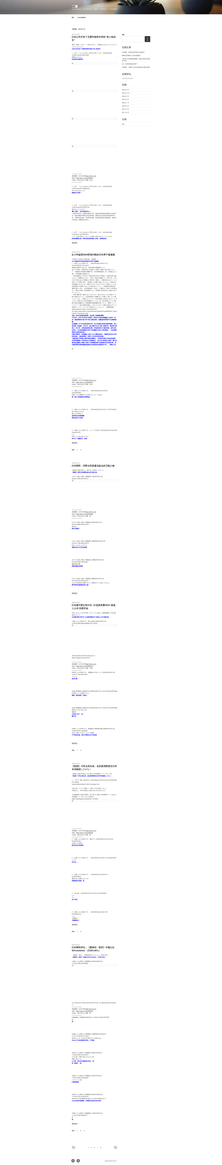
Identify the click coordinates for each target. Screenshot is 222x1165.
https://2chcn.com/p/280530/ (84, 178)
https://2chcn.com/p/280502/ (84, 833)
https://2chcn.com (91, 176)
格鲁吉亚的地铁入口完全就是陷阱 (131, 55)
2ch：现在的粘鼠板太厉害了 (129, 64)
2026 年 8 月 (125, 89)
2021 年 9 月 (125, 109)
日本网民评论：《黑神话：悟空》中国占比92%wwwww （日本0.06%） (93, 949)
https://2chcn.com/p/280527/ (84, 382)
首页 (73, 17)
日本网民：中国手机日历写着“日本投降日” (133, 52)
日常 (123, 124)
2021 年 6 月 (125, 112)
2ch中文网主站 (81, 17)
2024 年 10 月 (126, 93)
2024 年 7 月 (125, 103)
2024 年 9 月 (125, 96)
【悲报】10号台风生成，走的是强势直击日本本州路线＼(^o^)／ (94, 767)
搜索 (123, 34)
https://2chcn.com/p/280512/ (84, 666)
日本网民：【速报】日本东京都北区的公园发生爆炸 (136, 67)
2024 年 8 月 (125, 99)
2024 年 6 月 (125, 106)
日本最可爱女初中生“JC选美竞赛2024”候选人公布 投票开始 (93, 606)
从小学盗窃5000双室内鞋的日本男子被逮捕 (93, 254)
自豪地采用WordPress (111, 1161)
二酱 (75, 6)
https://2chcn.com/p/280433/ (84, 1011)
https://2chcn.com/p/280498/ (84, 514)
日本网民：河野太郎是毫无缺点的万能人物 (93, 465)
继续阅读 (74, 243)
